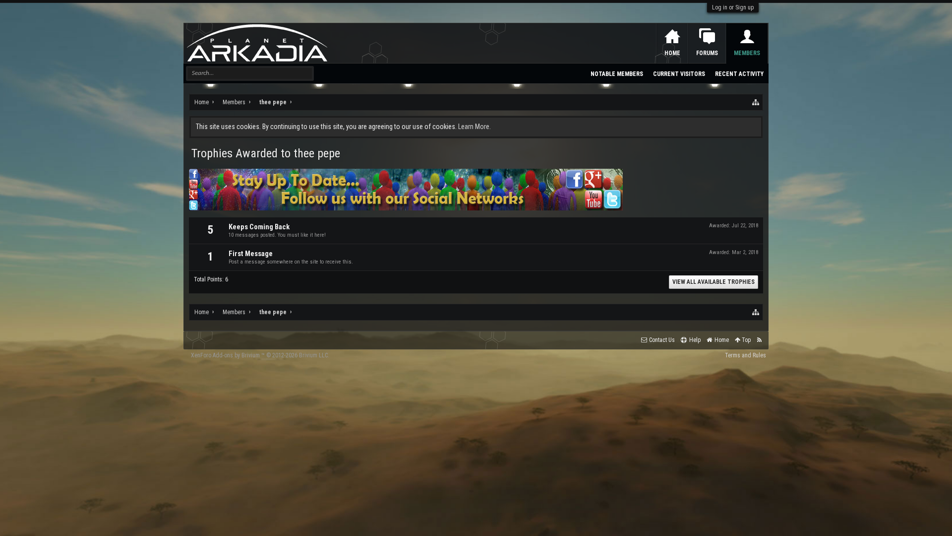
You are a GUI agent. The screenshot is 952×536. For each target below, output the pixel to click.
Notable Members (617, 73)
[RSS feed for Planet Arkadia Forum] (759, 340)
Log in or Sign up (733, 7)
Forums (707, 53)
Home (672, 53)
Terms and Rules (745, 355)
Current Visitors (679, 73)
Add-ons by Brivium (260, 355)
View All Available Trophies (713, 281)
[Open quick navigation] (756, 102)
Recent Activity (739, 73)
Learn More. (474, 127)
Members (747, 53)
